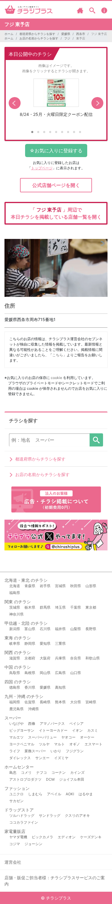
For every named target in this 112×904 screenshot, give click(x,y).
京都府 (29, 658)
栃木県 (29, 607)
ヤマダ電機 (18, 837)
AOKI (70, 794)
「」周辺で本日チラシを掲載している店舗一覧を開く (56, 213)
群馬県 (45, 607)
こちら (57, 355)
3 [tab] (44, 132)
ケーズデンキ (91, 837)
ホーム (8, 34)
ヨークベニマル (21, 744)
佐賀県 (29, 702)
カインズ (77, 772)
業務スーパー (35, 751)
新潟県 (14, 629)
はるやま (86, 794)
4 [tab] (50, 132)
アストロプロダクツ (25, 779)
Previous (15, 103)
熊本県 (60, 702)
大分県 (75, 702)
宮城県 (60, 586)
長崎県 (45, 702)
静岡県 (29, 643)
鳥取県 (14, 672)
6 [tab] (62, 132)
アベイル (54, 794)
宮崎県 (90, 702)
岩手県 (45, 586)
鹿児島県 (16, 709)
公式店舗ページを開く (56, 185)
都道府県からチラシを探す (37, 34)
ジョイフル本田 (71, 779)
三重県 (60, 643)
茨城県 (14, 607)
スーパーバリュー (42, 737)
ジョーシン (33, 844)
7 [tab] (68, 132)
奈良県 (75, 658)
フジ (67, 38)
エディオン (67, 837)
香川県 (29, 687)
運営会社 (12, 862)
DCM (50, 779)
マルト (59, 744)
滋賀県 (14, 658)
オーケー (87, 737)
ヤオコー (68, 737)
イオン (77, 730)
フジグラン (75, 751)
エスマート (93, 744)
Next (97, 103)
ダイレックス (20, 758)
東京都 (90, 607)
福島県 (14, 592)
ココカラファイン (23, 822)
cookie (56, 377)
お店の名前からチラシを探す (38, 38)
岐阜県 (14, 643)
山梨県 (75, 629)
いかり (55, 751)
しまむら (35, 794)
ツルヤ (44, 744)
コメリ (26, 772)
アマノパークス (52, 723)
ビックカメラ (42, 837)
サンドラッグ (49, 815)
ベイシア (76, 723)
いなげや (16, 723)
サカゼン (16, 801)
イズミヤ (61, 758)
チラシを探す (96, 439)
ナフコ (41, 772)
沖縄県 (33, 709)
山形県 (90, 586)
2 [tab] (38, 132)
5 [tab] (56, 132)
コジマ (14, 844)
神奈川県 (16, 614)
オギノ (74, 744)
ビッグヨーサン (21, 730)
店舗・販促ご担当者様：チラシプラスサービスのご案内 (54, 880)
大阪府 (45, 658)
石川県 (45, 629)
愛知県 (45, 643)
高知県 (60, 687)
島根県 (29, 672)
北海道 (14, 586)
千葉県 (75, 607)
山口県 (75, 672)
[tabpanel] (56, 100)
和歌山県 (92, 658)
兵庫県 (60, 658)
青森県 (29, 586)
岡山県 (45, 672)
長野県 (90, 629)
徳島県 (14, 687)
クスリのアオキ (77, 815)
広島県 (60, 672)
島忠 (12, 772)
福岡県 (14, 702)
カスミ (92, 730)
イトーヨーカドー (53, 730)
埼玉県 (60, 607)
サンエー (42, 758)
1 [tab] (32, 132)
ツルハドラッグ (21, 815)
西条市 (80, 34)
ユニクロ (16, 794)
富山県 (29, 629)
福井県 (60, 629)
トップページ (42, 168)
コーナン (58, 772)
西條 (31, 723)
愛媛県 (65, 34)
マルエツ (16, 737)
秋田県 (75, 586)
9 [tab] (80, 132)
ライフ (14, 751)
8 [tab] (74, 132)
